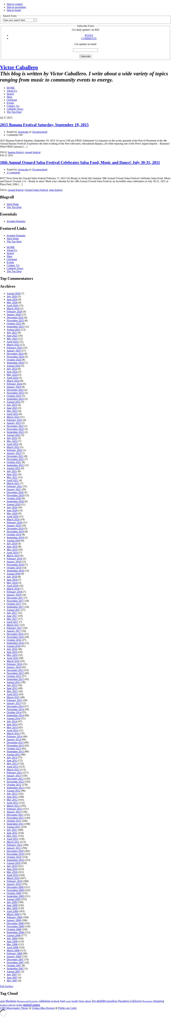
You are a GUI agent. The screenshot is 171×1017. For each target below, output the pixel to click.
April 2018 (12, 585)
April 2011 (12, 839)
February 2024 (14, 383)
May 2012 (12, 799)
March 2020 (13, 519)
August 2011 (13, 826)
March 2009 (13, 914)
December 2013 (15, 742)
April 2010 (12, 875)
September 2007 (15, 968)
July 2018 (12, 576)
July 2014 (12, 721)
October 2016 (14, 640)
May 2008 (12, 944)
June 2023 (12, 408)
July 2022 (12, 438)
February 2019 (14, 558)
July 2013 (12, 757)
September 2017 (15, 606)
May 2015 (12, 691)
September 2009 (15, 896)
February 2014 (14, 736)
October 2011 (14, 820)
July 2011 (12, 829)
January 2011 (14, 848)
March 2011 (13, 842)
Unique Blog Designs (43, 1008)
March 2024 (13, 380)
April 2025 (12, 341)
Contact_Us (13, 105)
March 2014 (13, 733)
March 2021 (13, 483)
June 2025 (12, 335)
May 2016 (12, 655)
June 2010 (12, 869)
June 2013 (12, 760)
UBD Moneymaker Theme (14, 1008)
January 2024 (14, 386)
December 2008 (15, 923)
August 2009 (13, 899)
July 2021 (12, 471)
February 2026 (14, 311)
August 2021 (13, 468)
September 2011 (15, 823)
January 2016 (14, 667)
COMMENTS (89, 38)
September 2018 (15, 570)
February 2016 (14, 664)
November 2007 (15, 962)
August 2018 (13, 573)
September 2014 (15, 715)
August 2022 (13, 435)
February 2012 (14, 808)
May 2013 (12, 763)
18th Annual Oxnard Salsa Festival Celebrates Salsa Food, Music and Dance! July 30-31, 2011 (80, 162)
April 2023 (12, 414)
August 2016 (13, 646)
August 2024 (13, 365)
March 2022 (13, 447)
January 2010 (14, 884)
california (44, 1001)
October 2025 (14, 323)
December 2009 (15, 887)
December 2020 (15, 492)
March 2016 (13, 661)
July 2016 (12, 649)
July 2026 (12, 296)
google (68, 1001)
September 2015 (15, 679)
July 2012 (12, 793)
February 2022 (14, 450)
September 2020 (15, 501)
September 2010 (15, 860)
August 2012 (13, 790)
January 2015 (14, 703)
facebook (55, 1001)
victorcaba (23, 131)
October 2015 (14, 676)
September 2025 (15, 326)
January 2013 (14, 775)
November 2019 (15, 531)
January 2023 (14, 423)
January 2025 (14, 350)
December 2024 (15, 353)
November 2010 (15, 854)
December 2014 (15, 706)
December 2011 (15, 814)
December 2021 (15, 456)
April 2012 (12, 802)
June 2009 (12, 905)
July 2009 (12, 902)
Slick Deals (13, 204)
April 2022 (12, 444)
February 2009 (14, 917)
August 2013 (13, 754)
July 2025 (12, 332)
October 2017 (14, 603)
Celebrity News (15, 108)
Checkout (12, 99)
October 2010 (14, 857)
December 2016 (15, 634)
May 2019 (12, 549)
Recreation (147, 1001)
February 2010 (14, 881)
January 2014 (14, 739)
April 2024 (12, 377)
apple (2, 1001)
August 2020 (13, 504)
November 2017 (15, 600)
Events (10, 102)
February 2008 (14, 953)
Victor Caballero (19, 67)
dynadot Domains (16, 221)
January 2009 (14, 920)
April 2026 (12, 305)
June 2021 (12, 474)
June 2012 (12, 796)
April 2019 (12, 552)
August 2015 (13, 682)
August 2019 (13, 540)
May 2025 (12, 338)
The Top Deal (14, 112)
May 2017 (12, 619)
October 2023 (14, 395)
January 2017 (14, 631)
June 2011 (12, 832)
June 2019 (12, 546)
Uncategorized (39, 131)
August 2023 (13, 402)
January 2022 (14, 453)
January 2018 (14, 594)
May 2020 (12, 513)
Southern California (8, 1005)
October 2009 (14, 893)
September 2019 (15, 537)
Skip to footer (14, 10)
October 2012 (14, 784)
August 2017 (13, 609)
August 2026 (13, 293)
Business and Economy (27, 1001)
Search (10, 93)
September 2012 (15, 787)
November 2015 (15, 673)
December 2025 (15, 317)
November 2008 (15, 926)
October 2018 (14, 567)
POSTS (89, 35)
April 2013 (12, 766)
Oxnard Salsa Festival (36, 190)
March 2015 (13, 697)
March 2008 (13, 950)
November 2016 (15, 637)
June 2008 (12, 941)
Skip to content (15, 4)
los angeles (99, 1001)
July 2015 (12, 685)
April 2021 (12, 480)
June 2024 (12, 371)
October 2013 (14, 748)
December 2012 (15, 778)
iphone (88, 1001)
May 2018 (12, 582)
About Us (12, 90)
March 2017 (13, 625)
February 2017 (14, 628)
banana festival (16, 152)
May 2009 (12, 908)
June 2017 (12, 615)
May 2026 (12, 302)
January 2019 (14, 561)
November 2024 (15, 356)
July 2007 (12, 974)
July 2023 (12, 405)
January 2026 (14, 314)
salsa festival (55, 190)
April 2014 (12, 730)
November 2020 (15, 495)
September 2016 (15, 643)
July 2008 (12, 938)
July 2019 (12, 543)
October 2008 (14, 929)
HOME (11, 87)
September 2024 (15, 362)
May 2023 (12, 411)
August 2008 (13, 935)
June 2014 (12, 724)
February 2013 (14, 772)
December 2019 (15, 528)
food (62, 1001)
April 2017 (12, 622)
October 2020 (14, 498)
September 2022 (15, 432)
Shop (9, 96)
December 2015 (15, 670)
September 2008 (15, 932)
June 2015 (12, 688)
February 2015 (14, 700)
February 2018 (14, 591)
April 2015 (12, 694)
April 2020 (12, 516)
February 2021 (14, 486)
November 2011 (15, 817)
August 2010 (13, 863)
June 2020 (12, 510)
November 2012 (15, 781)
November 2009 (15, 890)
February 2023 (14, 420)
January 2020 (14, 525)
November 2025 (15, 320)
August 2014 (13, 718)
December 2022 (15, 426)
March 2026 (13, 308)
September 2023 (15, 398)
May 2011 (12, 835)
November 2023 (15, 392)
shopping (158, 1001)
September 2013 (15, 751)
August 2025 (13, 329)
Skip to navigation (16, 7)
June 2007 (12, 977)
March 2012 (13, 805)
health (75, 1001)
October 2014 (14, 712)
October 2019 (14, 534)
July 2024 (12, 368)
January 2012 (14, 811)
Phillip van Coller (67, 1008)
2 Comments (13, 172)
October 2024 (14, 359)
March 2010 (13, 878)
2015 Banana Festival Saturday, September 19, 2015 (44, 125)
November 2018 (15, 564)
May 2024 (12, 374)
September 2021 (15, 465)
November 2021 (15, 459)
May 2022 (12, 441)
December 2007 (15, 959)
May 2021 (12, 477)
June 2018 (12, 579)
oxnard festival (32, 152)
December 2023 (15, 389)
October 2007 (14, 965)
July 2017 (12, 612)
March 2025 (13, 344)
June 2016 (12, 652)
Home (81, 1001)
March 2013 (13, 769)
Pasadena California (130, 1001)
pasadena (112, 1001)
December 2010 (15, 851)
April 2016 (12, 658)
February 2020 (14, 522)
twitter (19, 1005)
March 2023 (13, 417)
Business (11, 1001)
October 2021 (14, 462)
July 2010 (12, 866)
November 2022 (15, 429)
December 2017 (15, 597)
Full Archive (6, 986)
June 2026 (12, 299)
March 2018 (13, 588)
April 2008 (12, 947)
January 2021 (14, 489)
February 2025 (14, 347)
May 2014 (12, 727)
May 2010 (12, 872)
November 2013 (15, 745)
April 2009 (12, 911)
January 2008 (14, 956)
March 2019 (13, 555)
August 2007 (13, 971)
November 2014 (15, 709)
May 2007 (12, 980)
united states (31, 1004)
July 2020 (12, 507)
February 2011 (14, 845)
